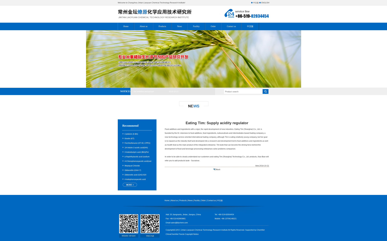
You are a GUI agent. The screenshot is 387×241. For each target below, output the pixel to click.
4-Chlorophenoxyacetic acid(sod (138, 161)
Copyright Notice (192, 234)
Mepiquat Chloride (132, 166)
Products (162, 26)
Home (125, 26)
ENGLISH (265, 3)
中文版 (256, 3)
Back (218, 169)
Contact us (231, 26)
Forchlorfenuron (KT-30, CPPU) (137, 143)
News (179, 26)
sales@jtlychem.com (179, 223)
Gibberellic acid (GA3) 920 (135, 175)
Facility (196, 26)
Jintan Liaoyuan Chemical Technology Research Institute (204, 230)
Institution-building (141, 91)
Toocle (181, 234)
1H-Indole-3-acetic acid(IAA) (136, 148)
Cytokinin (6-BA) (131, 134)
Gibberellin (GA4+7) (133, 170)
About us (143, 26)
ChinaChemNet (172, 234)
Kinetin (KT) (129, 138)
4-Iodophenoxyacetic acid (135, 179)
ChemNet (261, 230)
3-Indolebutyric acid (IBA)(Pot (137, 152)
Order (213, 26)
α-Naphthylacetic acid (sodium (137, 157)
